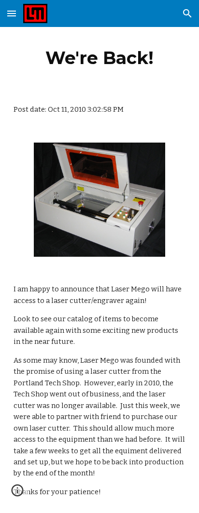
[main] (99, 58)
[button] (11, 13)
